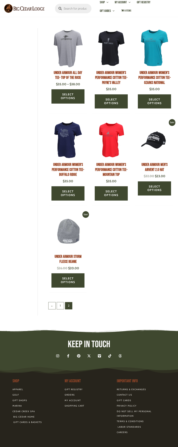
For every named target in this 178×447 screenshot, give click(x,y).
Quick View (68, 64)
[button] (106, 2)
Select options (68, 96)
